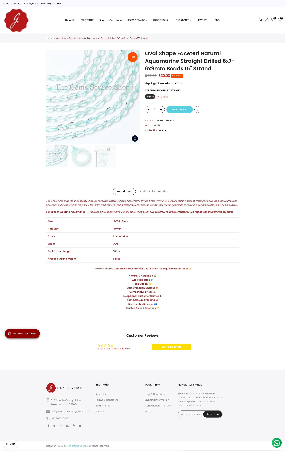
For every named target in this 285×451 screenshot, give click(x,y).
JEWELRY (202, 20)
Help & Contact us (155, 394)
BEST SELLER (87, 20)
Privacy (99, 411)
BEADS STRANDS (136, 20)
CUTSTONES (182, 20)
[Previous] (51, 96)
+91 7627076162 (13, 3)
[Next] (134, 96)
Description (124, 191)
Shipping (150, 83)
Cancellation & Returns (158, 405)
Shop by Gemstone (110, 20)
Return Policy (102, 405)
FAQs (217, 20)
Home (49, 38)
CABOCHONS (160, 20)
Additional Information (154, 191)
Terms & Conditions (106, 400)
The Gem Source (164, 120)
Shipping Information (157, 400)
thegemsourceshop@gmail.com (44, 3)
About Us (70, 20)
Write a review (171, 347)
